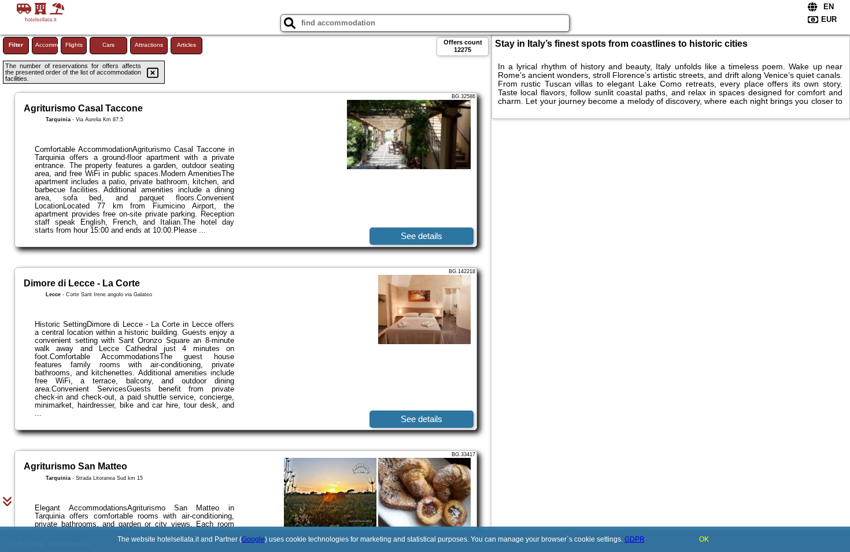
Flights (74, 45)
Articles (186, 45)
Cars (108, 45)
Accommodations (46, 45)
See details (421, 236)
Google (253, 539)
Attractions (149, 45)
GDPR (634, 539)
